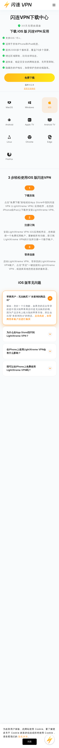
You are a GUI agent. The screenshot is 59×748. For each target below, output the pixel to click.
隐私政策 (23, 736)
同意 (30, 741)
